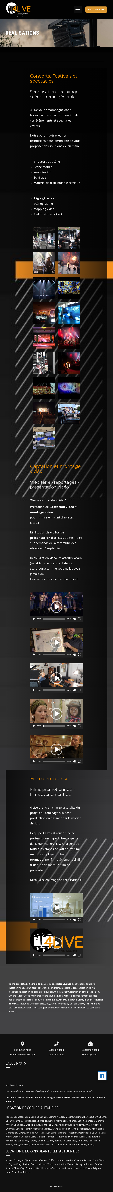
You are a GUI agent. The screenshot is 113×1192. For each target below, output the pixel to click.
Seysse (19, 1128)
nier (45, 1160)
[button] (56, 607)
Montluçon (79, 1136)
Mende (43, 1120)
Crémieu (66, 1128)
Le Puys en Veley (14, 1120)
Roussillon (72, 1132)
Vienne (9, 1144)
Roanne (96, 1136)
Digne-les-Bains (49, 1124)
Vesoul (9, 1116)
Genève (100, 1120)
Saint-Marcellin (38, 1136)
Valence (72, 1120)
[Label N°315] (102, 1075)
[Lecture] (33, 618)
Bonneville (59, 1140)
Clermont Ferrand (83, 1116)
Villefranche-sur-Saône (17, 1140)
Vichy (88, 1136)
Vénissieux (85, 1128)
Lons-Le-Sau (37, 1160)
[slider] (54, 619)
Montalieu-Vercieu (42, 1128)
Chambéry (19, 1124)
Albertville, (82, 1140)
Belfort (52, 1116)
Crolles (16, 1136)
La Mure (82, 1144)
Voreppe (25, 1136)
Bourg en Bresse (86, 1120)
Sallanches (71, 1140)
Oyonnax (10, 1128)
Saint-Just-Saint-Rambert (53, 1132)
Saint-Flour (71, 1144)
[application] (56, 607)
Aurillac (27, 1120)
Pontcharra (94, 1140)
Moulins (69, 1116)
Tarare (32, 1140)
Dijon (27, 1116)
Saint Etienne (99, 1116)
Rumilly (28, 1128)
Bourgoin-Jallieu (21, 1144)
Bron (14, 1172)
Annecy (9, 1124)
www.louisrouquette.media (80, 1091)
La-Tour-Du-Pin (45, 1140)
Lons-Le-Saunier (39, 1116)
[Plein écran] (79, 618)
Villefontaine (98, 1128)
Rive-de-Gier (32, 1132)
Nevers (60, 1116)
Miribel (75, 1128)
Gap (38, 1124)
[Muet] (74, 618)
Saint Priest (23, 1172)
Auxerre (80, 1124)
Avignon (97, 1124)
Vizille (90, 1144)
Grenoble (30, 1124)
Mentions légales (14, 1085)
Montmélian (11, 1132)
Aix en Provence (67, 1124)
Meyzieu (56, 1128)
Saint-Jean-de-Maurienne (52, 1144)
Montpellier (61, 1120)
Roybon (50, 1136)
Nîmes (51, 1120)
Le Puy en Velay (14, 1164)
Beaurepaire (84, 1132)
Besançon (18, 1116)
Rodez (34, 1164)
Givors (22, 1132)
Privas (88, 1124)
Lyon (70, 1136)
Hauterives (61, 1136)
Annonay (34, 1144)
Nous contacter (96, 9)
